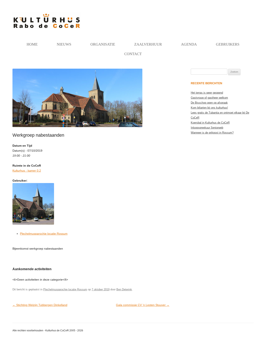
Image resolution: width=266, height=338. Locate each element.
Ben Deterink (124, 289)
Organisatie (102, 44)
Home (32, 44)
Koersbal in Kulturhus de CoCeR (210, 122)
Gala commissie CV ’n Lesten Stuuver (142, 305)
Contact (133, 54)
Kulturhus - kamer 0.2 (26, 170)
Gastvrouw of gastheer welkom (209, 97)
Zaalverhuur (148, 44)
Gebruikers (227, 44)
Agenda (189, 44)
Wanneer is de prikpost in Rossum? (212, 132)
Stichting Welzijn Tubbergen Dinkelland (39, 305)
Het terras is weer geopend (207, 92)
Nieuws (64, 44)
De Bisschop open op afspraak (209, 102)
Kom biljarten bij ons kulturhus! (209, 107)
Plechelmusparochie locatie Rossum (44, 233)
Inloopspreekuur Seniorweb (207, 127)
